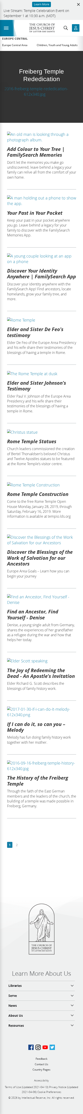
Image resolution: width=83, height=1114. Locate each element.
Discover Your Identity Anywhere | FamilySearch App (41, 273)
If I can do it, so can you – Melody (36, 727)
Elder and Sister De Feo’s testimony (35, 332)
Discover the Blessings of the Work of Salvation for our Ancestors (40, 557)
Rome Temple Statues (31, 441)
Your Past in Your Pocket (34, 212)
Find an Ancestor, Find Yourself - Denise (32, 614)
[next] (23, 845)
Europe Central (15, 38)
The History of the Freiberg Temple (37, 780)
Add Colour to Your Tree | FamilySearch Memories (36, 152)
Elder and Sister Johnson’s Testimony (36, 385)
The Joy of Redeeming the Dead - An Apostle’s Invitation (41, 673)
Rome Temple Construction (37, 494)
